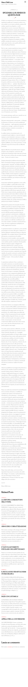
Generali (3, 497)
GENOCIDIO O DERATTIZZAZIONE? (13, 526)
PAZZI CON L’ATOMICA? (9, 597)
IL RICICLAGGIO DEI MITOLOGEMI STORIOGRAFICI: (13, 573)
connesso (9, 647)
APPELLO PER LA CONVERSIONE (13, 619)
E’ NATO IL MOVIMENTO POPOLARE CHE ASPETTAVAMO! (13, 548)
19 (14, 18)
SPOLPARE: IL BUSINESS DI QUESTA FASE (14, 14)
